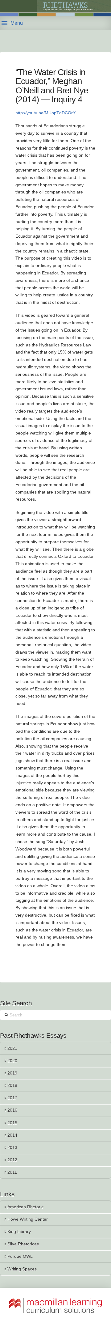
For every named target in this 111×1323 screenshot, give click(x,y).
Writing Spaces (22, 1268)
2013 (12, 1147)
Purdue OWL (20, 1256)
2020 (12, 1060)
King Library (19, 1231)
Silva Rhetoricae (23, 1243)
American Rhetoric (25, 1206)
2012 (12, 1159)
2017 (12, 1097)
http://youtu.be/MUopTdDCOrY (45, 112)
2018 (12, 1085)
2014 (12, 1135)
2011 (12, 1172)
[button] (12, 23)
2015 (12, 1122)
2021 (12, 1048)
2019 (12, 1073)
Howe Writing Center (27, 1219)
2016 (12, 1110)
